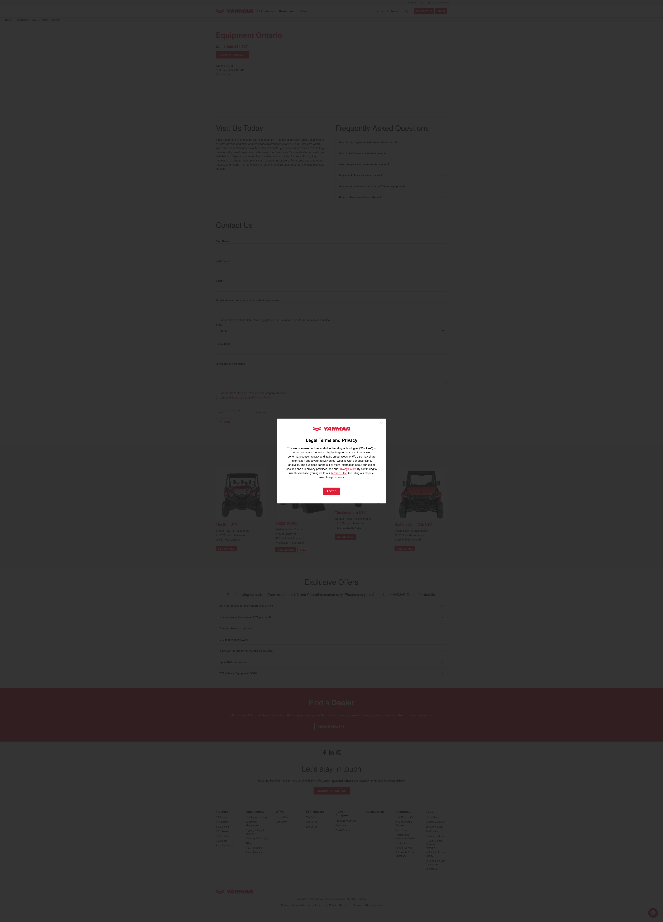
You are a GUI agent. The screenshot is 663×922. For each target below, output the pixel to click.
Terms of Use (339, 473)
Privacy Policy (347, 469)
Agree (331, 491)
